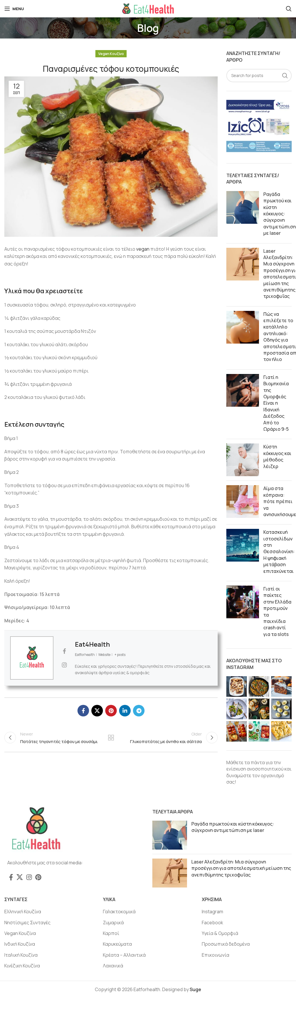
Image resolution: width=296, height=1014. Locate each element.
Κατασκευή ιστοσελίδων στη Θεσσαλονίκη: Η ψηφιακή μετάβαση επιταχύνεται (279, 551)
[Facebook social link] (83, 710)
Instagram (212, 911)
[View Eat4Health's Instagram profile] (64, 665)
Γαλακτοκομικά (119, 911)
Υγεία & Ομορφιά (220, 933)
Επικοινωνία (215, 955)
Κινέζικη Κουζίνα (22, 965)
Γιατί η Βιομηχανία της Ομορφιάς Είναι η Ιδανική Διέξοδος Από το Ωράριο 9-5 (276, 403)
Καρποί (111, 933)
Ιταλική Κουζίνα (21, 955)
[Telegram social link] (139, 710)
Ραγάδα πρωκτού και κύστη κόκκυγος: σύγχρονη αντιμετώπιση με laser (279, 213)
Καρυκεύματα (117, 944)
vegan (142, 249)
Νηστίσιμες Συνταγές (27, 922)
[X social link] (97, 710)
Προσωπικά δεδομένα (226, 944)
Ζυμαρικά (113, 922)
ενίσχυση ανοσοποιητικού (255, 769)
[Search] (289, 8)
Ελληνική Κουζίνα (22, 911)
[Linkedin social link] (125, 710)
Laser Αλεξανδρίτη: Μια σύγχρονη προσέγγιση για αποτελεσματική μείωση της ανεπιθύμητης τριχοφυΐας (241, 868)
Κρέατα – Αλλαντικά (124, 955)
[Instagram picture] (236, 686)
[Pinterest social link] (111, 710)
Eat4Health (92, 644)
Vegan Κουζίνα (111, 53)
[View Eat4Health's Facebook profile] (64, 651)
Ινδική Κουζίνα (19, 944)
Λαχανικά (113, 965)
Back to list (111, 737)
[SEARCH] (285, 75)
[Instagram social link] (29, 877)
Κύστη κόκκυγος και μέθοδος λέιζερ (277, 456)
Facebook (212, 922)
